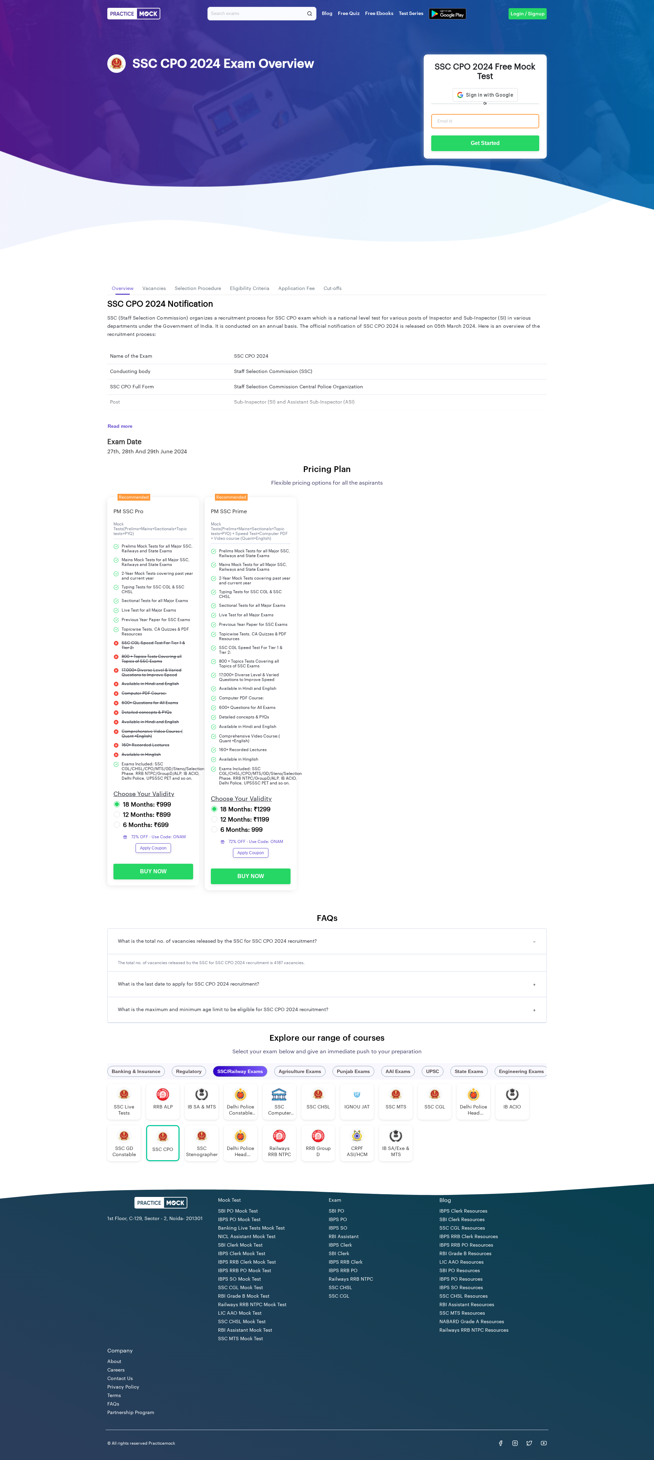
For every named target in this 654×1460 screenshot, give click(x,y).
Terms (114, 1395)
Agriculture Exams (300, 1071)
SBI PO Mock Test (238, 1211)
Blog (327, 13)
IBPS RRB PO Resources (466, 1245)
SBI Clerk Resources (462, 1219)
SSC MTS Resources (462, 1313)
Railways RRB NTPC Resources (474, 1330)
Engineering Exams (521, 1071)
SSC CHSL (340, 1287)
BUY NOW (153, 871)
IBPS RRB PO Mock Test (244, 1270)
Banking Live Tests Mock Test (251, 1228)
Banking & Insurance (136, 1071)
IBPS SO (338, 1228)
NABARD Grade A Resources (471, 1321)
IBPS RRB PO (343, 1270)
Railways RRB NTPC (351, 1279)
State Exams (469, 1071)
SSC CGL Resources (462, 1228)
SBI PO (336, 1211)
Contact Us (120, 1378)
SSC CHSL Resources (463, 1296)
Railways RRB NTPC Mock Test (252, 1304)
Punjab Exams (353, 1071)
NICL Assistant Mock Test (247, 1236)
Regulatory (189, 1071)
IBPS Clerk (340, 1245)
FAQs (113, 1404)
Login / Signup (528, 14)
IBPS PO (338, 1219)
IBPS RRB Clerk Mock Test (247, 1262)
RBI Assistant (344, 1236)
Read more (120, 426)
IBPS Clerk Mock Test (241, 1253)
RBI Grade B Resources (465, 1253)
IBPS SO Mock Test (239, 1279)
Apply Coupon (153, 848)
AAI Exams (398, 1071)
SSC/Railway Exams (240, 1071)
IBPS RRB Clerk (345, 1262)
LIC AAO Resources (461, 1262)
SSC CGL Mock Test (240, 1287)
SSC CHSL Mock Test (242, 1321)
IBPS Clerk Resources (463, 1211)
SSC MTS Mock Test (240, 1338)
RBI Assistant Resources (466, 1304)
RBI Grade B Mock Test (243, 1296)
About (114, 1361)
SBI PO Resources (459, 1270)
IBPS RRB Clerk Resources (468, 1236)
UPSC (432, 1071)
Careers (116, 1370)
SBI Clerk (339, 1253)
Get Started (485, 143)
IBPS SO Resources (461, 1287)
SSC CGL (339, 1296)
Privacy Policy (123, 1387)
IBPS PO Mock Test (239, 1219)
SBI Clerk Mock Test (240, 1245)
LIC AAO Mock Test (240, 1313)
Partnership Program (130, 1412)
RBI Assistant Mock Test (245, 1330)
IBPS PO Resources (461, 1279)
